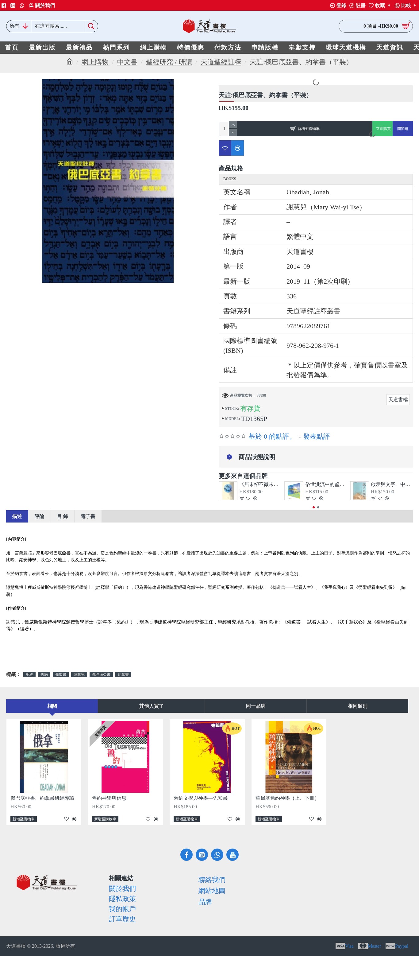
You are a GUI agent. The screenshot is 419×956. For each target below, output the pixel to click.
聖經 (29, 674)
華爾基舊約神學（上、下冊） (287, 798)
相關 (52, 706)
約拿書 (123, 674)
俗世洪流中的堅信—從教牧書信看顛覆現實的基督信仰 (326, 484)
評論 (39, 516)
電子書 (88, 516)
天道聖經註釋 (221, 62)
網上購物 (95, 62)
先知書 (60, 674)
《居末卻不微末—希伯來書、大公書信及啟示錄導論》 (260, 484)
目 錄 (62, 516)
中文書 (127, 62)
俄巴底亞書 (101, 674)
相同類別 (357, 706)
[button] (314, 507)
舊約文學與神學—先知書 (201, 798)
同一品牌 (256, 706)
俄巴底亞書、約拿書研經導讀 (42, 798)
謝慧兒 (79, 674)
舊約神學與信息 (109, 798)
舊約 (44, 674)
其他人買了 (151, 706)
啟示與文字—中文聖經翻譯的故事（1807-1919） (392, 484)
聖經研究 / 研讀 (169, 62)
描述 (17, 516)
